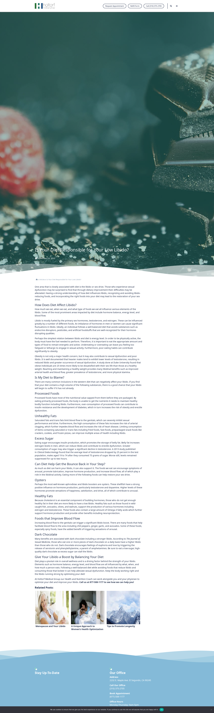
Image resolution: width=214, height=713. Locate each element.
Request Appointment (114, 6)
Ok (162, 709)
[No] (211, 710)
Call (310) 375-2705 (154, 6)
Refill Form (134, 6)
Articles (42, 279)
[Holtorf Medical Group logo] (46, 6)
